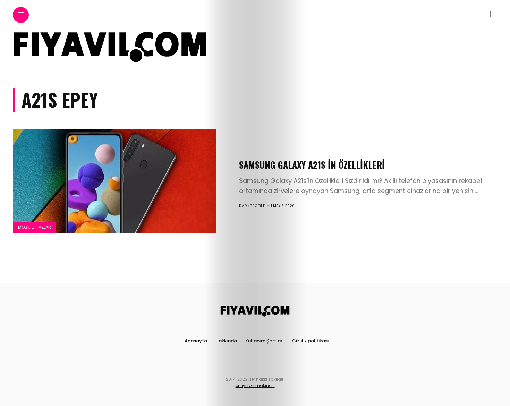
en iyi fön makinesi (255, 385)
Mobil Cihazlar (34, 227)
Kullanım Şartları (264, 340)
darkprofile (252, 206)
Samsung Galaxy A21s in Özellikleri (312, 164)
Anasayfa (196, 340)
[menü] (21, 15)
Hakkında (226, 340)
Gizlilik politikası (310, 340)
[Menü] (490, 14)
